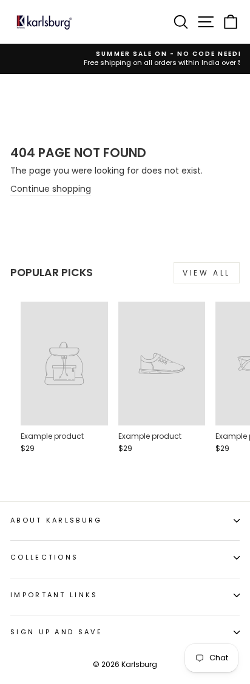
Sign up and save (56, 632)
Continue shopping (50, 189)
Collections (44, 557)
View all (207, 273)
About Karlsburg (56, 520)
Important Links (54, 595)
